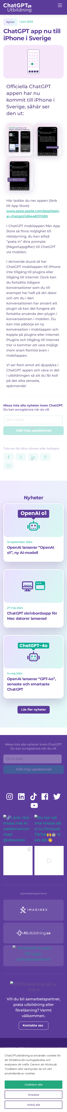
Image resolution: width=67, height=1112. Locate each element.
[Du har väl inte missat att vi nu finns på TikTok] (49, 829)
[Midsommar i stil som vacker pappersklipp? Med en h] (18, 860)
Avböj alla (33, 1104)
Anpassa (33, 1094)
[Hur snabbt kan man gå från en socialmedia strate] (49, 860)
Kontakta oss (33, 1025)
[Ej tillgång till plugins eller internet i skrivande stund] (19, 188)
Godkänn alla (33, 1084)
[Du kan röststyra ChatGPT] (47, 153)
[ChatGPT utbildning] (17, 10)
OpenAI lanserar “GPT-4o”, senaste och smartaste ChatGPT (31, 684)
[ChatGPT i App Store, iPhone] (19, 153)
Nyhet (10, 22)
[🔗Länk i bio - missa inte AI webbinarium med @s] (18, 829)
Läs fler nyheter (33, 709)
